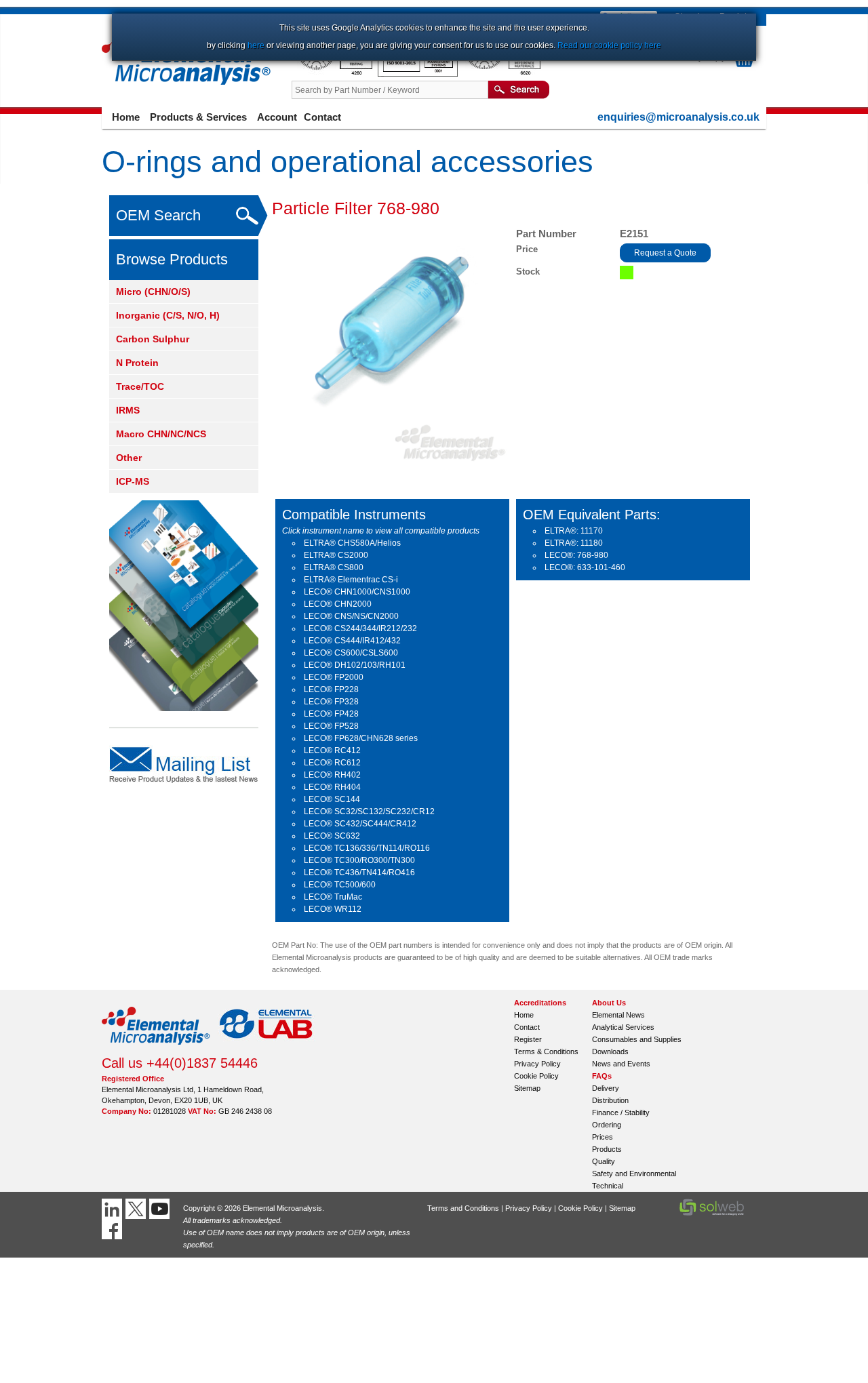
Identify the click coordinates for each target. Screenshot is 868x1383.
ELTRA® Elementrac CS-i (351, 579)
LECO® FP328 (331, 701)
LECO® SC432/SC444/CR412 (360, 823)
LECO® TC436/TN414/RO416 (359, 872)
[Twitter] (137, 1209)
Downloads (610, 1051)
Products (607, 1149)
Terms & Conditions (546, 1051)
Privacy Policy (537, 1064)
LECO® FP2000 (333, 677)
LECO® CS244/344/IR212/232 (360, 628)
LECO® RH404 (332, 787)
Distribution (610, 1100)
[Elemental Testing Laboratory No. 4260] (335, 74)
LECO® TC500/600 (340, 884)
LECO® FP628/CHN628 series (361, 738)
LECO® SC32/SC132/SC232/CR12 (369, 811)
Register (528, 1039)
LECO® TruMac (333, 897)
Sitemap (527, 1088)
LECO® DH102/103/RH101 (355, 665)
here (256, 45)
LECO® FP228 (331, 689)
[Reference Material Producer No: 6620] (502, 74)
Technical (607, 1186)
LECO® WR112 (332, 909)
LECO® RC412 (332, 750)
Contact (322, 117)
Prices (602, 1137)
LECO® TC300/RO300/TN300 (359, 860)
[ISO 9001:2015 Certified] (419, 74)
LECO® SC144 (332, 799)
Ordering (606, 1125)
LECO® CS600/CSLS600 (351, 653)
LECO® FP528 (331, 726)
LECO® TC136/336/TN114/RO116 (367, 848)
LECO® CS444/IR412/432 (352, 640)
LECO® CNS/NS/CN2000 (351, 616)
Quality (603, 1161)
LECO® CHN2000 (338, 604)
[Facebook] (113, 1229)
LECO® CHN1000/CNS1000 (357, 592)
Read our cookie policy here (609, 45)
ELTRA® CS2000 (336, 555)
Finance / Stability (621, 1112)
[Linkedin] (113, 1209)
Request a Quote (665, 253)
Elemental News (618, 1015)
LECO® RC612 (332, 762)
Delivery (605, 1088)
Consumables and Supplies (637, 1039)
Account (277, 117)
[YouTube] (161, 1209)
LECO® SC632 (332, 836)
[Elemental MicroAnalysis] (156, 1049)
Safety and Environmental (634, 1173)
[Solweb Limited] (711, 1214)
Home (126, 117)
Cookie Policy (536, 1076)
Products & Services (198, 117)
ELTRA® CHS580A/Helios (352, 543)
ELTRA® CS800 (333, 567)
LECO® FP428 (331, 714)
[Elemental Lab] (266, 1049)
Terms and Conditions (463, 1208)
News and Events (621, 1064)
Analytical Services (623, 1027)
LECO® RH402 (332, 775)
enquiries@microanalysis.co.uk (678, 117)
